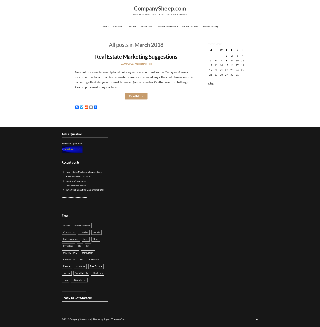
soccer (66, 273)
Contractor (69, 232)
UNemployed (79, 279)
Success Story (210, 26)
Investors (68, 245)
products (80, 266)
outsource (93, 259)
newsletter (69, 259)
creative (84, 232)
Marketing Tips (143, 63)
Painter (67, 266)
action (66, 225)
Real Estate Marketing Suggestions (136, 56)
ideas (95, 239)
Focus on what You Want (79, 176)
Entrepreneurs (70, 239)
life (79, 245)
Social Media (81, 273)
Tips (65, 279)
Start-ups (98, 273)
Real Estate (96, 266)
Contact (131, 26)
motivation (87, 252)
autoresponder (82, 225)
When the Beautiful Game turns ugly (85, 189)
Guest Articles (190, 26)
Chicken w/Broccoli (167, 26)
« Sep (211, 83)
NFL (82, 259)
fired (85, 239)
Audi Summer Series (76, 185)
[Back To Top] (257, 319)
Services (117, 26)
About (105, 26)
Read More (136, 96)
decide (96, 232)
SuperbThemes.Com (114, 319)
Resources (146, 26)
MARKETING (70, 252)
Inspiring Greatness (76, 180)
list (87, 245)
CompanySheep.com (160, 8)
